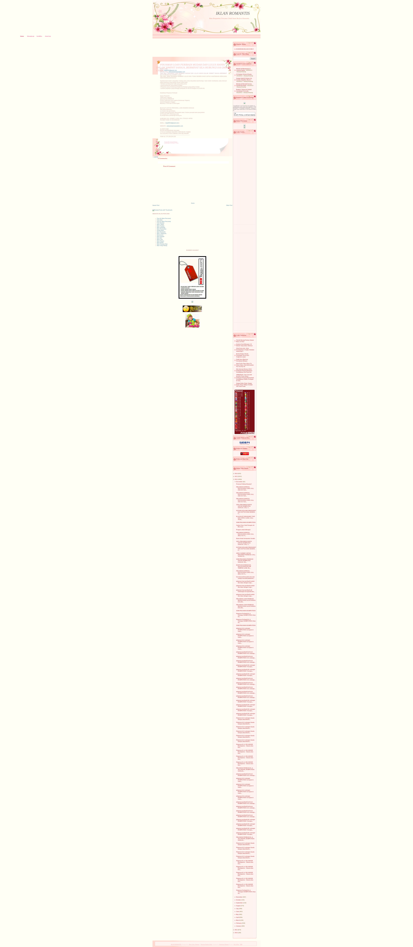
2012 (236, 479)
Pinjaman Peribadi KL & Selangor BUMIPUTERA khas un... (246, 615)
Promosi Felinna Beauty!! (244, 484)
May (237, 914)
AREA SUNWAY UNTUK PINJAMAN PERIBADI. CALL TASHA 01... (245, 554)
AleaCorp (48, 36)
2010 (236, 932)
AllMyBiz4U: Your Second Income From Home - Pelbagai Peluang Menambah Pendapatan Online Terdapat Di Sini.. (245, 378)
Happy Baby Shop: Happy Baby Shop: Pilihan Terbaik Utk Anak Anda (244, 385)
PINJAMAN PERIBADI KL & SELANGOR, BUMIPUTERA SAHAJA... (245, 769)
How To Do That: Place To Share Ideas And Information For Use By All (245, 365)
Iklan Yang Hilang (162, 245)
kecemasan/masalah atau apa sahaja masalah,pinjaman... (245, 577)
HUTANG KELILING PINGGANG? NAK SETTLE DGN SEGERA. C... (246, 512)
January (238, 926)
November (239, 897)
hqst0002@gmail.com (170, 70)
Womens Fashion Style (206, 944)
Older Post (229, 205)
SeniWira (39, 36)
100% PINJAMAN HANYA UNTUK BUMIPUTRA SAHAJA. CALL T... (244, 506)
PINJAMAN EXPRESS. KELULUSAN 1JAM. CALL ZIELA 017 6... (245, 534)
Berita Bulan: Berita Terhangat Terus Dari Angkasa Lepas (242, 355)
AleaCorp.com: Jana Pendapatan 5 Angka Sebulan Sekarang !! (245, 350)
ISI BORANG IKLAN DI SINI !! (245, 49)
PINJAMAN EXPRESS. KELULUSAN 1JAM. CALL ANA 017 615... (245, 488)
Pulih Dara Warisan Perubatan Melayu (242, 360)
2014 (236, 473)
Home (22, 36)
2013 (236, 476)
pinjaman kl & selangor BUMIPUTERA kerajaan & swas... (245, 630)
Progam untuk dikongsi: (243, 529)
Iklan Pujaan (160, 241)
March (238, 920)
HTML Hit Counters (244, 444)
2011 (236, 930)
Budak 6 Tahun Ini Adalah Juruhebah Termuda (244, 90)
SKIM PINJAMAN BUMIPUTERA (246, 522)
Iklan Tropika (160, 226)
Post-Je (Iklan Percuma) (164, 221)
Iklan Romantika (161, 229)
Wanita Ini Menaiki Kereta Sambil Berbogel (244, 84)
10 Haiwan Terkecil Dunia (244, 74)
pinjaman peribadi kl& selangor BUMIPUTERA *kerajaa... (245, 665)
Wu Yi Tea (236, 944)
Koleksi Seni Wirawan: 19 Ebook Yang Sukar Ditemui (244, 344)
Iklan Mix (159, 238)
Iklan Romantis (161, 232)
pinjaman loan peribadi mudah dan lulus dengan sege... (245, 582)
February (239, 923)
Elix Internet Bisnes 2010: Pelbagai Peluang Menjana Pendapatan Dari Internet (244, 370)
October (238, 900)
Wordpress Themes (224, 944)
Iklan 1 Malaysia (161, 233)
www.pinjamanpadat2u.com (177, 72)
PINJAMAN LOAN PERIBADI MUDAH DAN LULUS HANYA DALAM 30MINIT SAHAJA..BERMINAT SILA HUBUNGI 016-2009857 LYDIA (193, 67)
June (237, 911)
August (238, 906)
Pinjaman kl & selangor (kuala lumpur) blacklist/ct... (245, 718)
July (237, 908)
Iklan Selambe (161, 227)
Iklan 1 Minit (160, 224)
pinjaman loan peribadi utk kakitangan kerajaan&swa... (245, 590)
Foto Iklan (160, 220)
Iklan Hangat (160, 236)
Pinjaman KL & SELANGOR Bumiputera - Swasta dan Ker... (244, 746)
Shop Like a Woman (194, 944)
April (237, 917)
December (239, 481)
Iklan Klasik (160, 242)
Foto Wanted (160, 223)
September (239, 903)
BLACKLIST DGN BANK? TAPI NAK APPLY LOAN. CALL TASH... (245, 518)
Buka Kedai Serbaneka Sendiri (245, 538)
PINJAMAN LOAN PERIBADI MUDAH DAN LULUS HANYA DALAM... (246, 600)
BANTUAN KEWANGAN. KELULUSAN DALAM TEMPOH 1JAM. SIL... (243, 566)
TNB (241, 944)
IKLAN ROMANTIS (233, 13)
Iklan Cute (160, 239)
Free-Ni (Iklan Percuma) (164, 218)
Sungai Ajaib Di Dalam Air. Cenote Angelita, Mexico (244, 79)
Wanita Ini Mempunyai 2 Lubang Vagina (243, 69)
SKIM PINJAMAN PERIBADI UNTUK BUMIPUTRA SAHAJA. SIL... (244, 560)
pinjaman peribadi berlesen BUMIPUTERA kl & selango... (245, 652)
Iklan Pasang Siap (162, 244)
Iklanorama (160, 235)
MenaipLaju (30, 36)
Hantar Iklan (160, 230)
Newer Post (156, 205)
